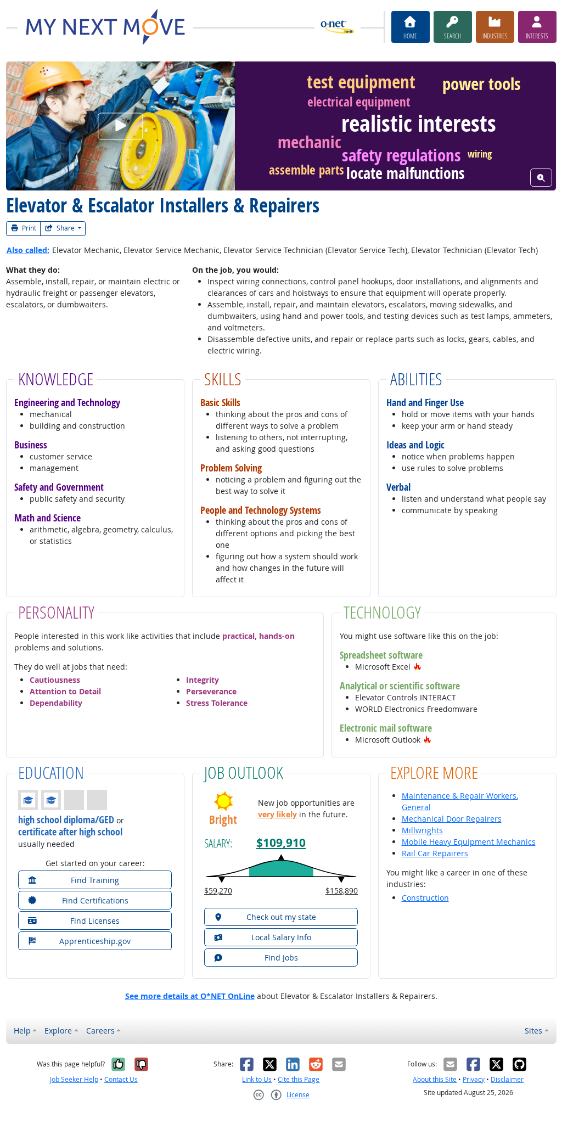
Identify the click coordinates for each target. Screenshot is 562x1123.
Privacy (474, 1079)
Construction (425, 897)
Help (22, 1030)
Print (28, 228)
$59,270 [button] (218, 890)
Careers (100, 1030)
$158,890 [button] (341, 890)
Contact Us (121, 1079)
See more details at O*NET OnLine (190, 996)
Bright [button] (223, 820)
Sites (533, 1030)
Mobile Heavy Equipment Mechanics (469, 841)
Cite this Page (298, 1079)
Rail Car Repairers (435, 853)
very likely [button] (277, 814)
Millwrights (422, 830)
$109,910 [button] (281, 843)
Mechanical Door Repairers (452, 818)
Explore (58, 1030)
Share (65, 228)
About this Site (435, 1079)
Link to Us (257, 1079)
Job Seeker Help (74, 1079)
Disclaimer (507, 1079)
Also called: (28, 250)
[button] (418, 666)
